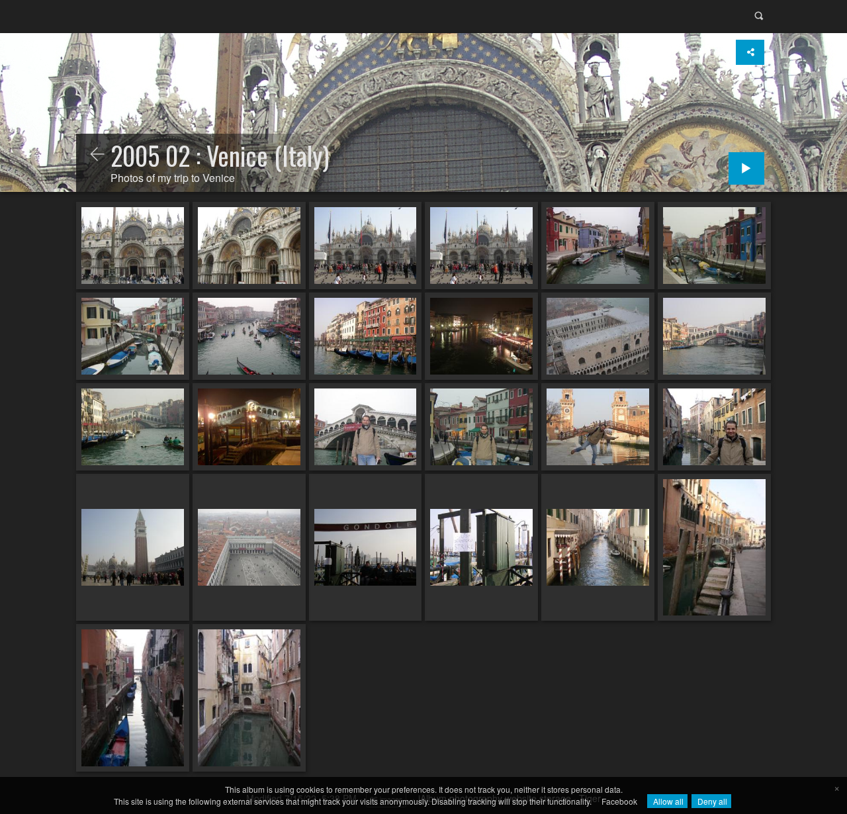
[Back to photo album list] (97, 155)
